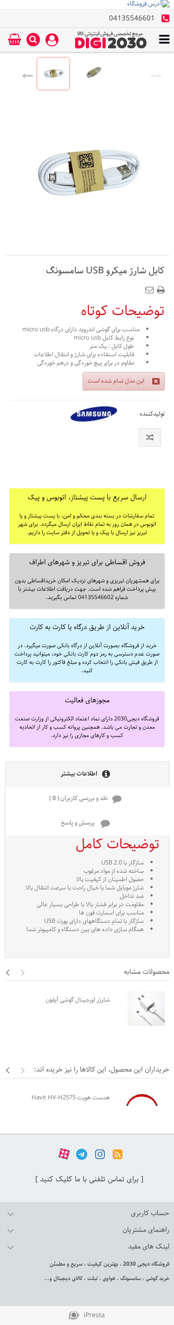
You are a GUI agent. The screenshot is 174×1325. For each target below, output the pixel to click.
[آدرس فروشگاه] (87, 4)
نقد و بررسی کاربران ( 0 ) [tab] (78, 798)
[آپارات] (64, 1153)
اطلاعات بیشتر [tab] (79, 774)
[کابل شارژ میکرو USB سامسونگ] (93, 73)
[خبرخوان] (117, 1153)
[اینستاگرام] (100, 1153)
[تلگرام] (81, 1153)
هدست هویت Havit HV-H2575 (71, 1097)
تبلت (92, 1278)
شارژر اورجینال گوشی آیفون (77, 1000)
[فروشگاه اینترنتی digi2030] (111, 40)
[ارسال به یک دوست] (151, 287)
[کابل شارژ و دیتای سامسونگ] (53, 73)
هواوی (108, 1278)
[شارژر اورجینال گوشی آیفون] (142, 1008)
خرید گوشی (156, 1278)
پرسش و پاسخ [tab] (78, 823)
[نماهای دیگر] (27, 73)
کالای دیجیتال (67, 1278)
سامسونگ (130, 1278)
